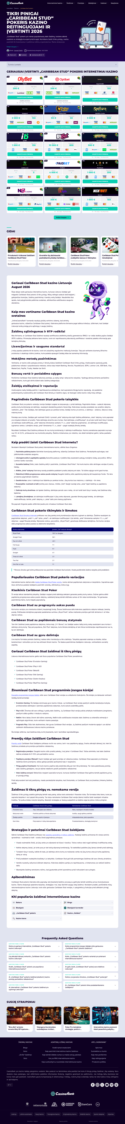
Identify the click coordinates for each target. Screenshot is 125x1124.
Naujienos (114, 3)
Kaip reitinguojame (99, 1058)
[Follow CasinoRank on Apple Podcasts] (116, 1085)
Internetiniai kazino (54, 3)
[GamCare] (85, 1104)
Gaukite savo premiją (25, 97)
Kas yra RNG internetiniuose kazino (62, 1058)
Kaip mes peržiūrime (99, 1055)
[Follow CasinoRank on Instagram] (97, 1085)
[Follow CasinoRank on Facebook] (93, 1085)
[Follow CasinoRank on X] (102, 1085)
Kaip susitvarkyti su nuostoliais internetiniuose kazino (62, 1062)
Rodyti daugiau (61, 217)
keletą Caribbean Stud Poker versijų (48, 582)
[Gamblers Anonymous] (54, 1104)
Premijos (81, 3)
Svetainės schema (93, 1121)
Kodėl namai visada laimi (61, 1048)
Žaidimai (70, 3)
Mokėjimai (92, 3)
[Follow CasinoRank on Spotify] (112, 1085)
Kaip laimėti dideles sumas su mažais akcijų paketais (61, 1055)
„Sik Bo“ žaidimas (25, 1055)
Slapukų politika (63, 1121)
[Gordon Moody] (67, 1104)
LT (8, 1085)
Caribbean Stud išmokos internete (24, 515)
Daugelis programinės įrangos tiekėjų (25, 695)
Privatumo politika (99, 1062)
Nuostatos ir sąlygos (32, 1121)
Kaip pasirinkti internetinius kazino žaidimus (61, 1051)
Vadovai (104, 3)
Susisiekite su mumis (99, 1051)
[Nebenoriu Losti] (40, 1104)
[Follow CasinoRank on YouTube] (107, 1085)
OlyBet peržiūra (25, 101)
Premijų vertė (16, 743)
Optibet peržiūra (62, 101)
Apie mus (98, 1048)
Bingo (25, 1048)
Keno (25, 1051)
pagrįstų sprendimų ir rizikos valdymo (60, 835)
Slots (25, 1058)
